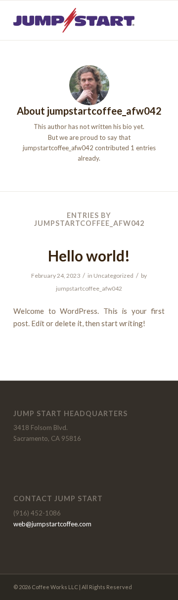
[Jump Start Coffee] (73, 20)
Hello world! (89, 255)
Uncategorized (113, 275)
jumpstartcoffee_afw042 (89, 288)
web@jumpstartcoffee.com (52, 524)
